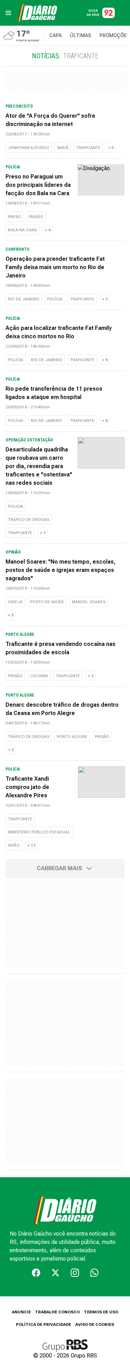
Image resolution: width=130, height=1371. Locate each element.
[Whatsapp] (94, 1273)
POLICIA (15, 506)
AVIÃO (14, 845)
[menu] (8, 13)
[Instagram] (75, 1273)
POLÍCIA (54, 299)
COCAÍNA (39, 675)
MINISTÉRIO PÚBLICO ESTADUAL (39, 832)
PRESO (14, 216)
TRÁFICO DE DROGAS (28, 519)
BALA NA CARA (22, 229)
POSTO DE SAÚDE (47, 601)
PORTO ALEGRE (72, 736)
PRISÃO (36, 216)
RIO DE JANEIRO (24, 299)
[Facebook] (36, 1273)
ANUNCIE (21, 1312)
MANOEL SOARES (88, 601)
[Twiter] (55, 1273)
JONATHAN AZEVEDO (28, 147)
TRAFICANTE (88, 147)
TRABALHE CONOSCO (57, 1312)
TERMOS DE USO (101, 1312)
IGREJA (15, 601)
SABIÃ (63, 147)
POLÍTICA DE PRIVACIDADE (43, 1324)
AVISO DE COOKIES (94, 1324)
